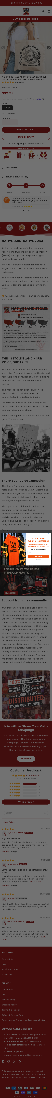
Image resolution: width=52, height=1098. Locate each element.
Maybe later (38, 559)
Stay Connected (38, 556)
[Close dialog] (49, 534)
